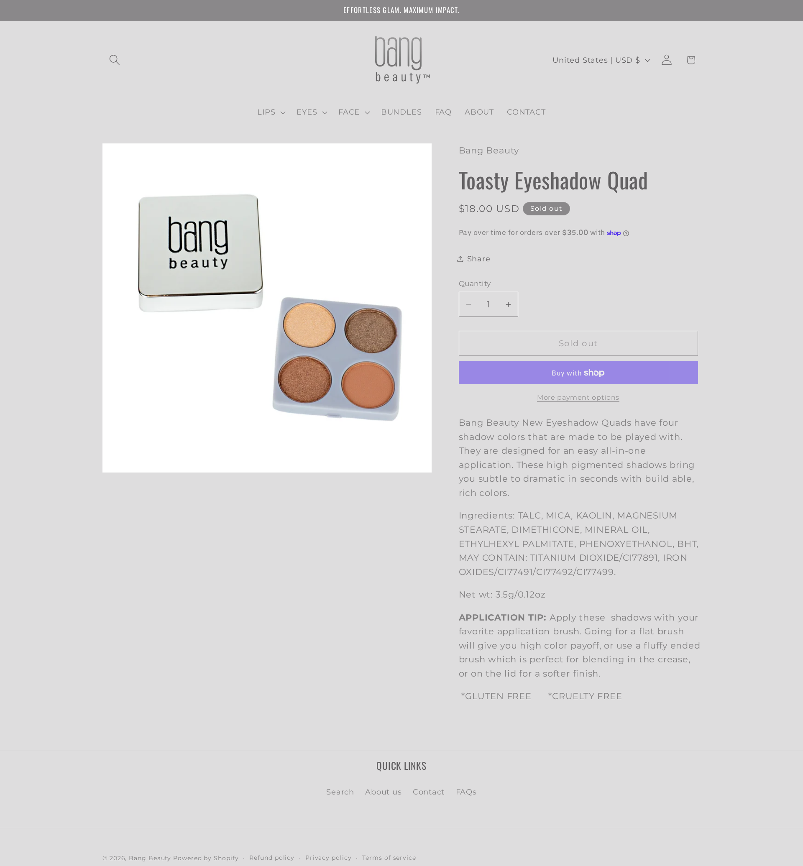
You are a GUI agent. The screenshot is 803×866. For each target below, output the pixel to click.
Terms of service (389, 857)
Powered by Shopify (205, 857)
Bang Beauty (150, 857)
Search (340, 792)
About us (383, 792)
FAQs (466, 792)
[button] (114, 60)
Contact (429, 792)
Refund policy (271, 857)
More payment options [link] (578, 397)
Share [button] (479, 258)
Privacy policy (328, 857)
